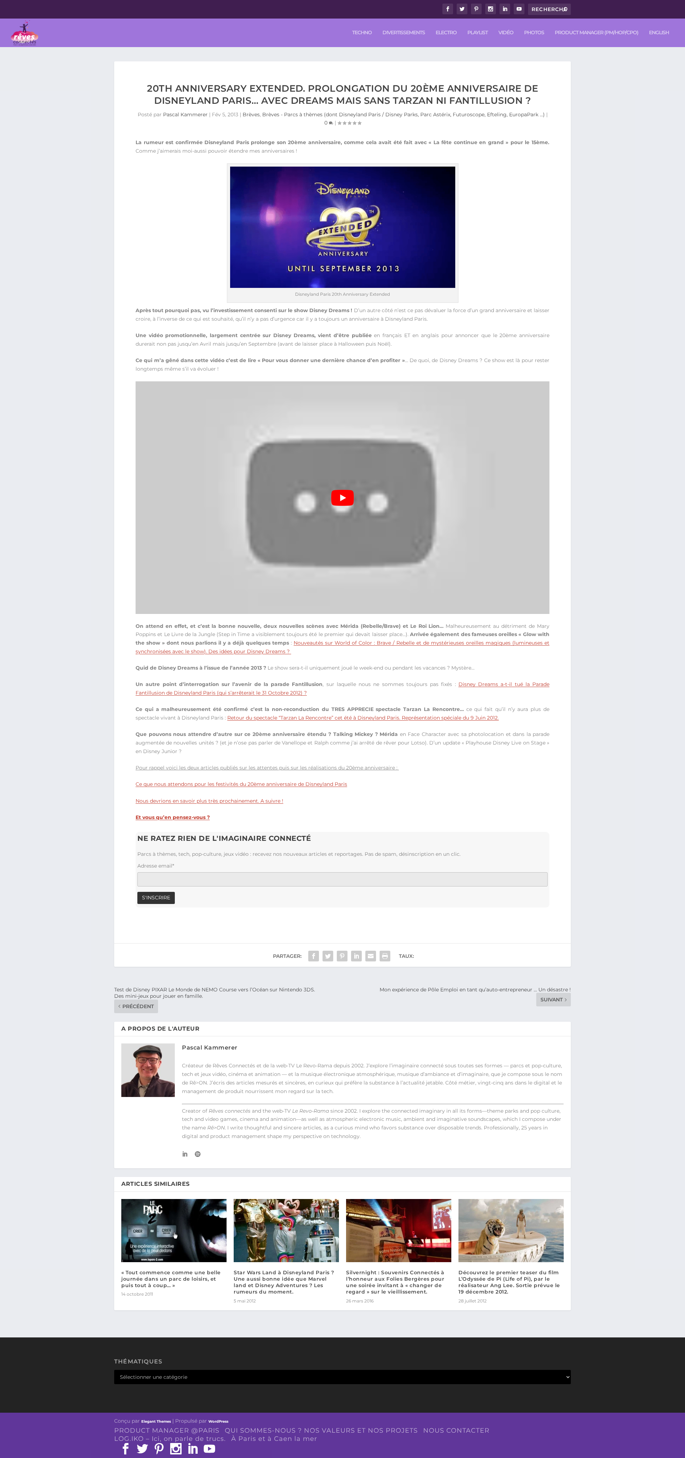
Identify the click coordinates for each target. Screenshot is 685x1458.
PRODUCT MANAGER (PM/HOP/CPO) (596, 33)
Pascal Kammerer (185, 114)
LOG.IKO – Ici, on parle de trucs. (170, 1439)
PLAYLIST (477, 33)
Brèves (251, 114)
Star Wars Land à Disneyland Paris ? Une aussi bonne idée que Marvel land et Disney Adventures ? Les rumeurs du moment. (284, 1282)
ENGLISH (659, 33)
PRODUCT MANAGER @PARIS (166, 1430)
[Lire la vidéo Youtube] (342, 497)
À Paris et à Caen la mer (274, 1439)
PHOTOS (534, 33)
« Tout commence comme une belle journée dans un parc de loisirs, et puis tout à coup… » (171, 1279)
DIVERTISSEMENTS (403, 33)
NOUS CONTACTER (456, 1430)
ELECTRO (446, 33)
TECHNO (362, 33)
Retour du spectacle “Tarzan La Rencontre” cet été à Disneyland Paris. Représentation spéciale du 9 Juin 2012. (363, 718)
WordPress (218, 1421)
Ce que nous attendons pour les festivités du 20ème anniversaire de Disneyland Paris (241, 784)
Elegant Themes (156, 1421)
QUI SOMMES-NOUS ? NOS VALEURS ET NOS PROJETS (321, 1430)
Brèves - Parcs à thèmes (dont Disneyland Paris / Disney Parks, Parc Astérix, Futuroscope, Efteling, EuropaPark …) (403, 114)
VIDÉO (505, 33)
